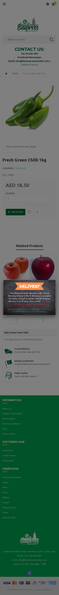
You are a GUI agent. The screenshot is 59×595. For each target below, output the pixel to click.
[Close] (56, 280)
